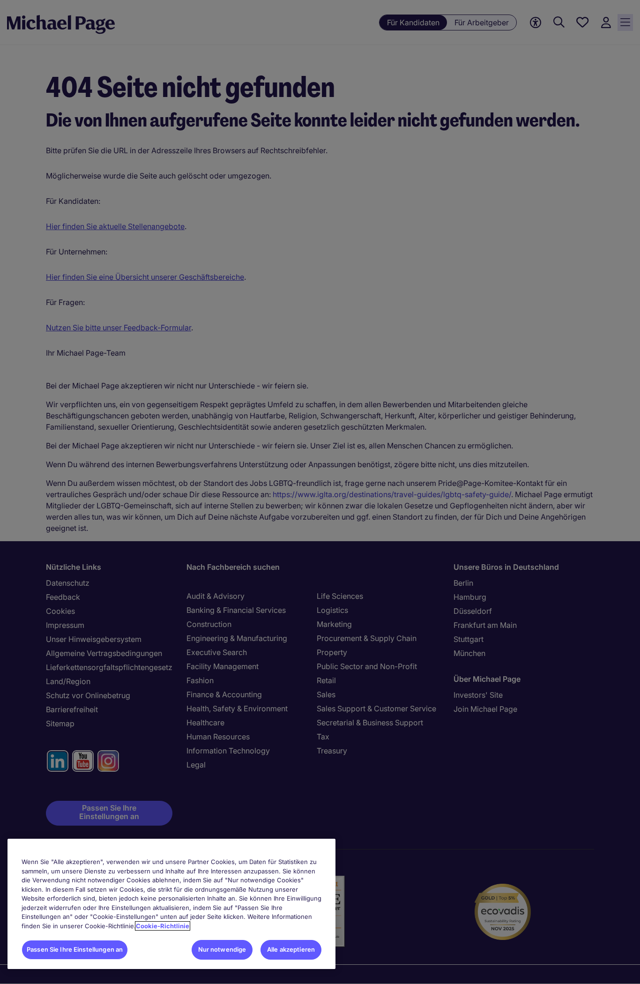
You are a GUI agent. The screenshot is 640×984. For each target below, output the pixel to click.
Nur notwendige (222, 949)
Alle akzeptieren (291, 949)
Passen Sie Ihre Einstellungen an (75, 949)
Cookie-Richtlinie (162, 926)
